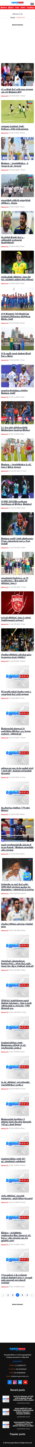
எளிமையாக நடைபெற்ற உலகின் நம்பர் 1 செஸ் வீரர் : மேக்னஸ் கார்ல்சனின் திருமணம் (17, 771)
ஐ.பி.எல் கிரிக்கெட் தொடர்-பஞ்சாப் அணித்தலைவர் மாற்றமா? (16, 618)
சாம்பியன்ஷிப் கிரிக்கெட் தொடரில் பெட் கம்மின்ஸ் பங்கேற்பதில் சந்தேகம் (17, 278)
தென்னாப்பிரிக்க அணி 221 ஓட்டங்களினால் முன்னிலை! (13, 1160)
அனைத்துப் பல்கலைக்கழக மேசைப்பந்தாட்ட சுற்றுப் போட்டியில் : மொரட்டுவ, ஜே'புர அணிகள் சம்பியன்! (17, 963)
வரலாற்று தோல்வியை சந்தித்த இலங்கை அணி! (14, 391)
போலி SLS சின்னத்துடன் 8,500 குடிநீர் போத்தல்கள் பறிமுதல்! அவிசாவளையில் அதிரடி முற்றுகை (23, 1398)
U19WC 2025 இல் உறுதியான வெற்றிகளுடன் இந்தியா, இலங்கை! (16, 502)
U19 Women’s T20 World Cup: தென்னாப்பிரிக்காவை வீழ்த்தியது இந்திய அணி (15, 316)
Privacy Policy (17, 1361)
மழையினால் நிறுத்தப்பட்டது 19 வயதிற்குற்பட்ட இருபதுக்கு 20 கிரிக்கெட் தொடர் (14, 580)
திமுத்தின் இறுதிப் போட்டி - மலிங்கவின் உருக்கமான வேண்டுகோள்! (13, 240)
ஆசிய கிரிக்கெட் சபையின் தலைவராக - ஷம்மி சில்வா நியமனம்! (17, 1197)
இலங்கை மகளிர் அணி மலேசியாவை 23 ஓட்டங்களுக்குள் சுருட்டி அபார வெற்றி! (17, 541)
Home (12, 17)
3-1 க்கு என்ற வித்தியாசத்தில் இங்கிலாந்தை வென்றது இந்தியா (15, 428)
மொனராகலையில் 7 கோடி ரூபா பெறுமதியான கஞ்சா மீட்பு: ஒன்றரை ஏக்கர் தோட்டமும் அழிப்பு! (23, 1423)
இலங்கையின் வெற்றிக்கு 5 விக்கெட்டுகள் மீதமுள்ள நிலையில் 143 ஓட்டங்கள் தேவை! (16, 1122)
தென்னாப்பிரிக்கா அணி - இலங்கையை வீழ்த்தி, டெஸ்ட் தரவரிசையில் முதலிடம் (13, 1045)
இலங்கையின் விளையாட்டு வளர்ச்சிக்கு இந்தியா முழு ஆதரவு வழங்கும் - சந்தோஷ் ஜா (16, 731)
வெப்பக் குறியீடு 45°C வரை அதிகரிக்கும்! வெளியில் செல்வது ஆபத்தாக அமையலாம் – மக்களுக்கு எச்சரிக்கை (23, 1410)
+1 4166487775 (20, 1365)
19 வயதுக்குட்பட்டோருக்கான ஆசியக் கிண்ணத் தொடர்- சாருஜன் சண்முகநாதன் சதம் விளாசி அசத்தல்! (16, 1279)
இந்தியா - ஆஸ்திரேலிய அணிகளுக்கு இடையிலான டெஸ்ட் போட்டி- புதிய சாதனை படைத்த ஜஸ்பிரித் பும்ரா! (16, 1237)
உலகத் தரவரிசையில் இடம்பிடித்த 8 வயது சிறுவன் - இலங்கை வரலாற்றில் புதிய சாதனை (17, 847)
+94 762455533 (21, 1369)
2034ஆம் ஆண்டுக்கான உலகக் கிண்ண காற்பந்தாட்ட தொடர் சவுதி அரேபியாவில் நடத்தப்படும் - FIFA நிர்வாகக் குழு (16, 1004)
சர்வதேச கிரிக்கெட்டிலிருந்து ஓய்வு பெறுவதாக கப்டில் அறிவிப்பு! (16, 655)
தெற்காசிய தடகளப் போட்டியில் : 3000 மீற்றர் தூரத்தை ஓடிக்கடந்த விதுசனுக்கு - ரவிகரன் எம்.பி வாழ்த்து (17, 887)
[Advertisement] (17, 45)
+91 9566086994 (19, 1372)
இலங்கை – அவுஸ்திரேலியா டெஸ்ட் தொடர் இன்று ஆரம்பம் (16, 465)
